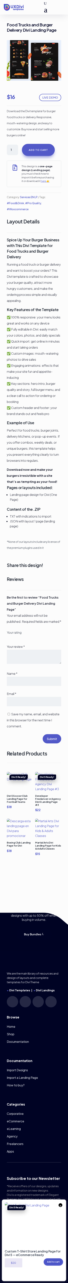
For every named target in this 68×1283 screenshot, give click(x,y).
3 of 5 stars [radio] (17, 637)
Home (11, 1026)
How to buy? (16, 1085)
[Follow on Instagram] (12, 1001)
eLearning (14, 1129)
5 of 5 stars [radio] (25, 637)
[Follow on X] (51, 1001)
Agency (12, 1136)
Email (11, 694)
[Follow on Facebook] (38, 1001)
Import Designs (17, 1070)
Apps (10, 1151)
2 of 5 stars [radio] (12, 637)
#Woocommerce (18, 209)
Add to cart (38, 149)
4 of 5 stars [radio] (21, 637)
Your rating (14, 632)
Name (12, 674)
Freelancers (15, 1144)
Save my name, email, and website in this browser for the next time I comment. (33, 720)
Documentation (18, 1042)
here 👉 (45, 181)
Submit (52, 739)
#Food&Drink (15, 203)
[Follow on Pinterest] (25, 1001)
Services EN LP (29, 197)
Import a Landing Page (22, 1078)
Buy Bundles (32, 934)
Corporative (15, 1114)
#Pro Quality (33, 203)
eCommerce (15, 1121)
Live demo (50, 97)
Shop (10, 1034)
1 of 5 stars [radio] (8, 637)
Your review (16, 647)
